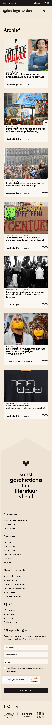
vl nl (26, 496)
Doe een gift (9, 524)
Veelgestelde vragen (13, 576)
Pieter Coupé (11, 361)
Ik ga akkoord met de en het (25, 669)
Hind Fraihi (10, 85)
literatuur (26, 491)
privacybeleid (11, 671)
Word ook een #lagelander (15, 520)
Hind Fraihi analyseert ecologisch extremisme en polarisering (26, 130)
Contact (7, 558)
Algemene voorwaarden (14, 588)
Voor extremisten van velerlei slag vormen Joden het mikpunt (25, 238)
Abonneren (9, 614)
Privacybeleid (9, 592)
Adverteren (9, 618)
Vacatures (8, 562)
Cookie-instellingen (12, 596)
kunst (26, 474)
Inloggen (37, 3)
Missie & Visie (9, 550)
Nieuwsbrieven (10, 580)
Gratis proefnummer (12, 622)
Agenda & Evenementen (14, 584)
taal (26, 485)
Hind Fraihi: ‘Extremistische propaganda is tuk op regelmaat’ (25, 75)
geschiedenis (26, 479)
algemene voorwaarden (30, 668)
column (24, 181)
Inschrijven (26, 690)
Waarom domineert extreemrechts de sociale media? (25, 407)
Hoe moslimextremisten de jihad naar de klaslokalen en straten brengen (25, 294)
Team (13, 554)
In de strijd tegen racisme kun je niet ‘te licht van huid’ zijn (25, 184)
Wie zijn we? (9, 546)
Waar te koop (10, 610)
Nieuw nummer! (9, 3)
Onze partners (10, 528)
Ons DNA (8, 542)
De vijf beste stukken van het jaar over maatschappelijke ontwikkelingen (25, 351)
